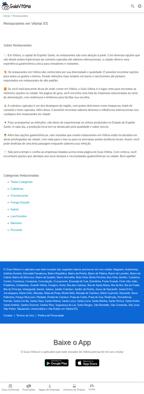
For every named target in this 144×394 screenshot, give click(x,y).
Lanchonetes (19, 216)
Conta (92, 389)
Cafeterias (17, 188)
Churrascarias (19, 195)
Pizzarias (16, 229)
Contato (8, 315)
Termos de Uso (25, 315)
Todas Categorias (21, 181)
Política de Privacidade (51, 315)
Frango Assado (20, 202)
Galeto (15, 209)
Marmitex (16, 223)
